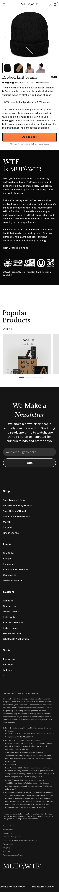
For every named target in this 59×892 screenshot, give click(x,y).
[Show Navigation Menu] (11, 4)
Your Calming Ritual (14, 511)
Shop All (7, 328)
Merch (7, 521)
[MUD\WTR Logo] (29, 4)
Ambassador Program (16, 569)
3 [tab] (33, 378)
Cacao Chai (28, 340)
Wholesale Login (12, 633)
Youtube (8, 664)
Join (29, 463)
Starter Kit (28, 344)
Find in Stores (11, 532)
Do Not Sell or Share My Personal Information (20, 840)
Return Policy (10, 628)
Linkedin (7, 670)
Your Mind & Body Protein (17, 505)
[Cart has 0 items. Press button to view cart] (55, 4)
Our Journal (10, 574)
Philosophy (9, 564)
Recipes (7, 558)
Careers (8, 600)
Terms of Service (9, 826)
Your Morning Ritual (14, 500)
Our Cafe (8, 553)
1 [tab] (20, 378)
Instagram (9, 659)
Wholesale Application (16, 638)
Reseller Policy (8, 833)
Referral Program (13, 622)
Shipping (6, 848)
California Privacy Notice (12, 837)
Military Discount (13, 580)
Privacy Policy (8, 829)
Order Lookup (11, 611)
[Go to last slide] (5, 37)
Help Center (10, 617)
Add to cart (29, 136)
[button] (7, 68)
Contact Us (9, 606)
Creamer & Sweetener (16, 516)
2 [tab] (26, 378)
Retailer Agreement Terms (13, 855)
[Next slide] (53, 37)
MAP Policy (7, 851)
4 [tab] (39, 378)
